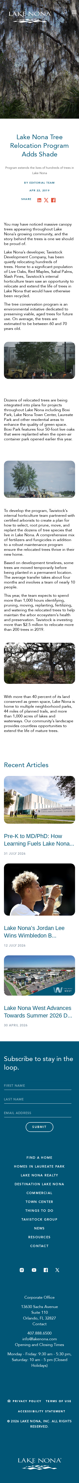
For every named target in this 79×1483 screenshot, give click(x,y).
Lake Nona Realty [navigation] (39, 1175)
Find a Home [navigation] (40, 1158)
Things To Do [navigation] (39, 1211)
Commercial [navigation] (39, 1193)
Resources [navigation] (39, 1237)
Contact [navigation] (39, 1246)
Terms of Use (59, 1401)
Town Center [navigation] (40, 1202)
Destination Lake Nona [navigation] (39, 1184)
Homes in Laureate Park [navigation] (39, 1166)
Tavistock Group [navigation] (39, 1219)
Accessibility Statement (41, 1411)
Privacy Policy (27, 1401)
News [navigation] (39, 1228)
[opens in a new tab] (40, 201)
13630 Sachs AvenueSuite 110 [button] (39, 1309)
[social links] (21, 1270)
